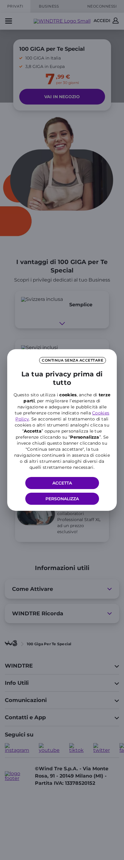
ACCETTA (62, 483)
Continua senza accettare (72, 360)
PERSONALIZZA (62, 498)
